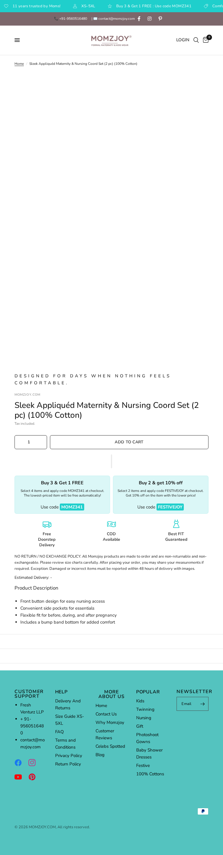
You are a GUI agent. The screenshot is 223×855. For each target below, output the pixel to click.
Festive (143, 765)
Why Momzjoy (110, 722)
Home (19, 63)
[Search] (196, 40)
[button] (111, 461)
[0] (204, 40)
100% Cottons (150, 774)
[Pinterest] (34, 776)
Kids (140, 701)
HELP (61, 692)
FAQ (59, 732)
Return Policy (68, 764)
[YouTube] (21, 776)
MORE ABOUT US (111, 694)
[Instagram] (34, 762)
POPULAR (148, 692)
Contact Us (106, 714)
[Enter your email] (202, 704)
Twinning (145, 709)
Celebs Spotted (110, 746)
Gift (139, 726)
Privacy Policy (68, 755)
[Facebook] (21, 762)
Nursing (143, 718)
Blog (100, 755)
